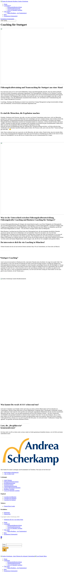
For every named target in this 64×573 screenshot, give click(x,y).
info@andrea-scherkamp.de (11, 472)
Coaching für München (10, 497)
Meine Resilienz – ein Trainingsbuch (17, 531)
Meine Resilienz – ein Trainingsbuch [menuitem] (17, 568)
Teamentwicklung (8, 484)
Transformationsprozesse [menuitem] (13, 563)
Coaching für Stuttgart (10, 500)
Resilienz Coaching (9, 489)
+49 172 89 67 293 (9, 474)
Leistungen (7, 524)
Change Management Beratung (12, 487)
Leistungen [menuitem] (7, 560)
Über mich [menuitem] (7, 566)
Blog (5, 533)
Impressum (7, 512)
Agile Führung (8, 480)
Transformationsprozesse (10, 486)
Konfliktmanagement (9, 483)
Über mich (7, 530)
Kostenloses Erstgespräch (7, 19)
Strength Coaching (14, 528)
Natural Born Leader (9, 506)
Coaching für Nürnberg (10, 498)
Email (4, 546)
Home (5, 522)
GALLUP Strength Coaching (12, 490)
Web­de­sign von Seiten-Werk (13, 519)
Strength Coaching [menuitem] (14, 565)
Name (4, 544)
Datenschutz (7, 514)
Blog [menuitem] (5, 569)
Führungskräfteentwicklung (11, 481)
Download (5, 547)
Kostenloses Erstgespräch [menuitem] (10, 571)
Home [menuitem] (5, 559)
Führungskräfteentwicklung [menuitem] (14, 562)
